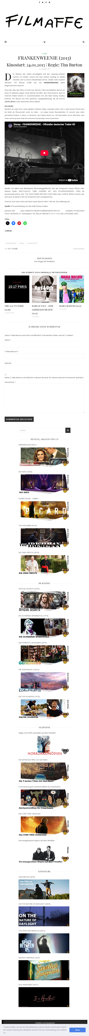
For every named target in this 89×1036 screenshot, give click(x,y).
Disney (22, 243)
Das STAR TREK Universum (29, 813)
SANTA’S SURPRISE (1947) (29, 957)
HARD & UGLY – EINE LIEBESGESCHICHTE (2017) (42, 310)
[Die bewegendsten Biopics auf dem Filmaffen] (44, 853)
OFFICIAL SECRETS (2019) (29, 589)
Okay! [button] (77, 1030)
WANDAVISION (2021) (27, 444)
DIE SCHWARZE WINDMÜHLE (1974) (33, 615)
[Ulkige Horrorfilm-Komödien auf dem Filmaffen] (44, 745)
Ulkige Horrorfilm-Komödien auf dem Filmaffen (37, 733)
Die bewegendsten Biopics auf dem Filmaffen (37, 840)
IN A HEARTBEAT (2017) (28, 984)
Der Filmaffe (13, 248)
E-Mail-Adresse (11, 351)
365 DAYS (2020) (25, 471)
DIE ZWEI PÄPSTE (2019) (29, 552)
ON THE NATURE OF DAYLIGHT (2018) (34, 904)
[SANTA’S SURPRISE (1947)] (44, 970)
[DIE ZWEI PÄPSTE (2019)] (44, 565)
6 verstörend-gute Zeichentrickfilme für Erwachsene (39, 786)
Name (8, 340)
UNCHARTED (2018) (27, 877)
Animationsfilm (11, 243)
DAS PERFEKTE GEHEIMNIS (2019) (33, 642)
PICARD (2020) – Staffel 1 (29, 498)
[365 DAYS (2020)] (44, 484)
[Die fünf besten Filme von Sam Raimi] (44, 772)
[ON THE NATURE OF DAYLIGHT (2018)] (44, 916)
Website (8, 363)
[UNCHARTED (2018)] (44, 889)
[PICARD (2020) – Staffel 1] (44, 511)
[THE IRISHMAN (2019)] (44, 538)
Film (44, 54)
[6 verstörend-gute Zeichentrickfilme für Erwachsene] (44, 799)
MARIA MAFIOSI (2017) (70, 306)
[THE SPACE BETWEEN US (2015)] (44, 943)
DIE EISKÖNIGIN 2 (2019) (29, 669)
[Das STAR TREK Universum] (44, 826)
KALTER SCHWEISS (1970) (29, 696)
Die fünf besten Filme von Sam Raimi (33, 760)
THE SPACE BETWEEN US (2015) (32, 931)
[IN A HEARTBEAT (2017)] (44, 997)
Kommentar (10, 382)
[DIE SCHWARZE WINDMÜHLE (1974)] (44, 628)
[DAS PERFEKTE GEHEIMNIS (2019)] (44, 655)
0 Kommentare (78, 248)
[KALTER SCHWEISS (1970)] (44, 709)
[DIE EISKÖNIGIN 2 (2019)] (44, 682)
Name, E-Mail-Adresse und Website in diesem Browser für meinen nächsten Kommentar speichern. (44, 377)
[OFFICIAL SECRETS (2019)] (44, 601)
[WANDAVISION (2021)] (44, 457)
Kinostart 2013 (32, 243)
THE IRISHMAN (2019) (28, 525)
